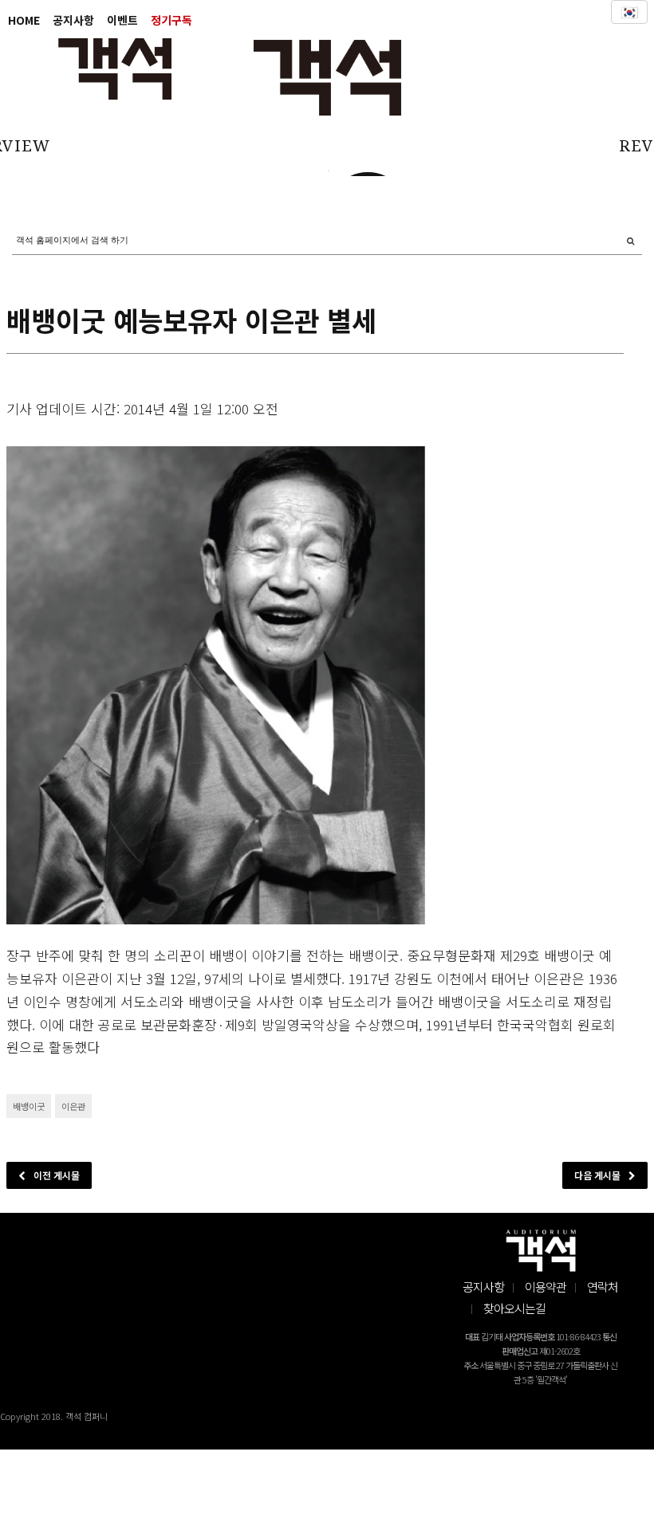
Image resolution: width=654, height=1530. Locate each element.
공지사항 (73, 20)
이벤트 (122, 20)
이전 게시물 (56, 1175)
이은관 (73, 1106)
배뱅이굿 (29, 1106)
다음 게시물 (597, 1175)
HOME (24, 20)
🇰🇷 (629, 12)
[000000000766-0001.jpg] (215, 685)
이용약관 (545, 1286)
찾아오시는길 (514, 1308)
